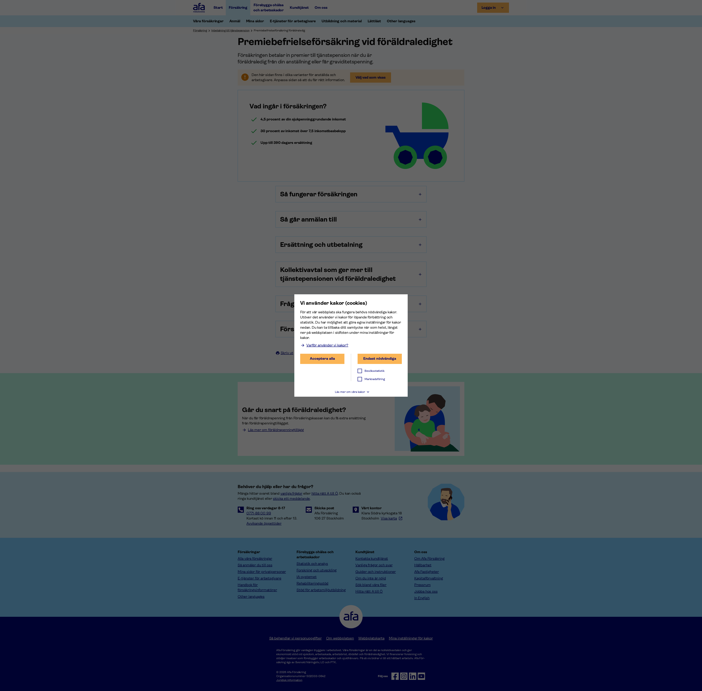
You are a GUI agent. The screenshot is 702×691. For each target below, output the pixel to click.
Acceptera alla (322, 358)
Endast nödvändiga (379, 358)
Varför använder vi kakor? (327, 345)
